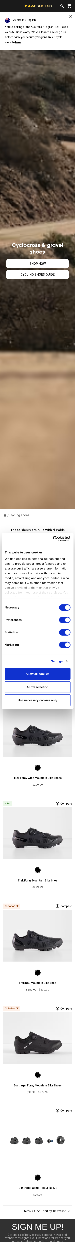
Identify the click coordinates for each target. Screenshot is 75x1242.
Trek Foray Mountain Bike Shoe (37, 880)
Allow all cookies (38, 674)
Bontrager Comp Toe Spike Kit (38, 1187)
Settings (57, 661)
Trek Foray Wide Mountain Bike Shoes (38, 777)
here (18, 42)
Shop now (37, 264)
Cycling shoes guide (38, 274)
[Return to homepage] (5, 515)
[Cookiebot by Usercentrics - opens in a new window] (53, 538)
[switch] (64, 620)
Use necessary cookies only (37, 700)
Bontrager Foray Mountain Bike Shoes (38, 1085)
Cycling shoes (19, 515)
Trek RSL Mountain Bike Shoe (37, 982)
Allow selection (37, 687)
